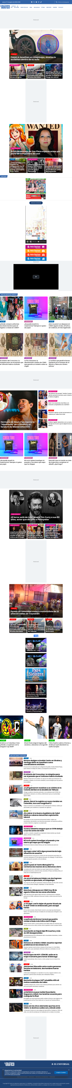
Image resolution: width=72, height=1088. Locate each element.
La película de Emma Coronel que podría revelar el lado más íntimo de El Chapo (18, 534)
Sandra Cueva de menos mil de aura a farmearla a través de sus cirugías (18, 74)
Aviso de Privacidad (15, 1074)
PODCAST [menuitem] (60, 7)
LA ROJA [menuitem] (14, 6)
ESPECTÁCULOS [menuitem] (24, 7)
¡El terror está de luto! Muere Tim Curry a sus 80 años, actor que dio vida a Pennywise (36, 167)
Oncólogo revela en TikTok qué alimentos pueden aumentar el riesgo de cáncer (54, 74)
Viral (26, 799)
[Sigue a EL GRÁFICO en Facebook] (34, 1081)
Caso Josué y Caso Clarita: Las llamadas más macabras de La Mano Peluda (36, 694)
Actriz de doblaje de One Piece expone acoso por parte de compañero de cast (35, 152)
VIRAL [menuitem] (31, 7)
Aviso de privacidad (22, 1077)
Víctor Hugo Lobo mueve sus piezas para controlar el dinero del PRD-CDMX (36, 648)
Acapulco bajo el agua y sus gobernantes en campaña (36, 665)
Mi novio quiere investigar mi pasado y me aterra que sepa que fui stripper (41, 841)
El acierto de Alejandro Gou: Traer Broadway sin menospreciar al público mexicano (36, 678)
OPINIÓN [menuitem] (55, 7)
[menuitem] (31, 2)
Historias (27, 772)
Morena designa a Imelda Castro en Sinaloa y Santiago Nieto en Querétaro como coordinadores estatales (43, 762)
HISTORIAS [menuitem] (16, 7)
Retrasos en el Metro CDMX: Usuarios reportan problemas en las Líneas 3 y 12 (43, 944)
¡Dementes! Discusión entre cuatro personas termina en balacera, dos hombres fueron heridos (42, 968)
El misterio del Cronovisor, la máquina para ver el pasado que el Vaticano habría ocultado (43, 775)
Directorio (31, 1077)
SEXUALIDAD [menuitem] (37, 7)
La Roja (14, 54)
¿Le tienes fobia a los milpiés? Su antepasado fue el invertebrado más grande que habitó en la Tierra (18, 167)
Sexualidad (27, 838)
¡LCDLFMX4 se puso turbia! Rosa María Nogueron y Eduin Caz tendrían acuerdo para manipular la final (43, 994)
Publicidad (52, 1077)
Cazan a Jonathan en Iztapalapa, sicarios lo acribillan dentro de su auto (33, 58)
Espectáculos (15, 65)
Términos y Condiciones (42, 1077)
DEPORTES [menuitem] (48, 7)
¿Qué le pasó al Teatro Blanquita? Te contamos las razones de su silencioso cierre (42, 866)
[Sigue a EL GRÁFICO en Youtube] (37, 1081)
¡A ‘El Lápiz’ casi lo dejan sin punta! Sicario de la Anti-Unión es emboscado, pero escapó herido (42, 905)
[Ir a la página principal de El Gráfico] (5, 7)
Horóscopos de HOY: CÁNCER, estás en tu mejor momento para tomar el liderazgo (41, 955)
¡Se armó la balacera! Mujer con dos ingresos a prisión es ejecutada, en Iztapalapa (42, 879)
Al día (48, 65)
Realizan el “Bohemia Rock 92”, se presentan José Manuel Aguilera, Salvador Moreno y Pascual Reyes (35, 708)
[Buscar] (56, 2)
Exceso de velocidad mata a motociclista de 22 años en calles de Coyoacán (54, 168)
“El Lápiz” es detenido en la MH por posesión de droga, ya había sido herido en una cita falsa (36, 73)
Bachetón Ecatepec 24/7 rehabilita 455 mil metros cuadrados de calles (41, 981)
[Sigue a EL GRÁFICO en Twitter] (35, 1081)
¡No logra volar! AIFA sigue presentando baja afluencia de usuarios (42, 852)
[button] (27, 241)
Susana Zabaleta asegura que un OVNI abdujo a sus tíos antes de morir (43, 830)
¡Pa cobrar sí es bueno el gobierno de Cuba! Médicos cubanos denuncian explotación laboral (42, 815)
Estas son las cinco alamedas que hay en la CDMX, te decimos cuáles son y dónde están (42, 1007)
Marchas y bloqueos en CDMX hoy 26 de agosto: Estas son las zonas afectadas (40, 891)
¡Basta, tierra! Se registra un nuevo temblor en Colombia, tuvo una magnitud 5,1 (43, 802)
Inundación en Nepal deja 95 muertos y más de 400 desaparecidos (42, 932)
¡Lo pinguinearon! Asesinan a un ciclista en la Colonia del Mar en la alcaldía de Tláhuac (36, 628)
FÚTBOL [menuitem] (43, 7)
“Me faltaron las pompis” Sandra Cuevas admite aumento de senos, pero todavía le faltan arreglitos (53, 533)
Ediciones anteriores (36, 203)
